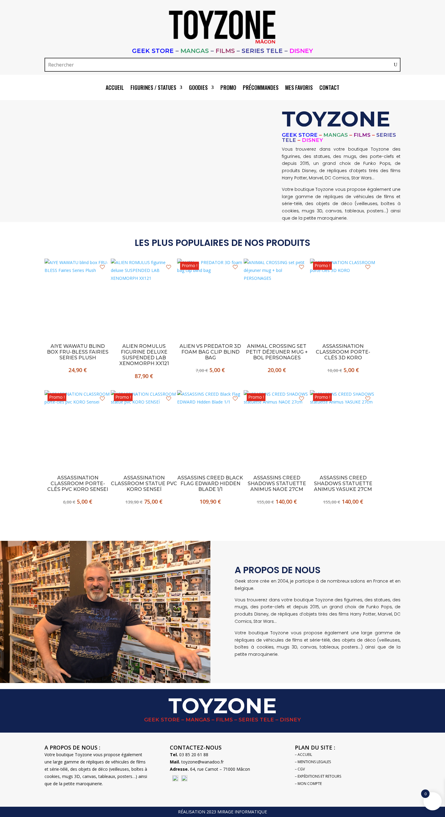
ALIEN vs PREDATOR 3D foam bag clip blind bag (210, 352)
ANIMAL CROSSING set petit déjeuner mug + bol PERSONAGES (277, 352)
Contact (329, 88)
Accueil (115, 88)
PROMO (228, 88)
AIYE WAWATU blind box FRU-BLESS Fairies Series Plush (77, 352)
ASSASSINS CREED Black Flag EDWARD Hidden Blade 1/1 (210, 483)
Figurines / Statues (153, 88)
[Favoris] (102, 267)
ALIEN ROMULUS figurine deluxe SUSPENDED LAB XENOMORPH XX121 (144, 355)
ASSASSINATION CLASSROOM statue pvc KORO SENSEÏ (144, 483)
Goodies (198, 88)
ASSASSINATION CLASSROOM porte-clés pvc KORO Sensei (77, 483)
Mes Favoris (299, 88)
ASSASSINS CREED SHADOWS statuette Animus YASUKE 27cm (343, 483)
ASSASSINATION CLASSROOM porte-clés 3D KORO (343, 352)
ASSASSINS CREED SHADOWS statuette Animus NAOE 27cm (277, 483)
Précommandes (261, 88)
